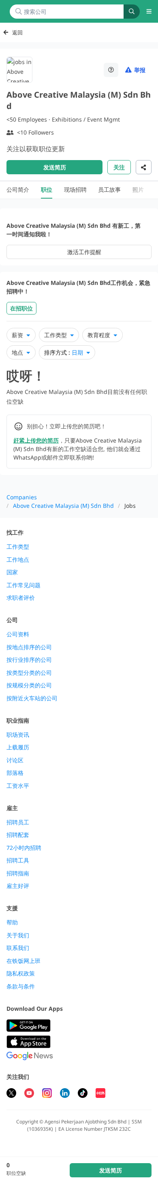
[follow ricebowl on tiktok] (83, 1094)
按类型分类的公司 (29, 672)
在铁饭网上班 (23, 961)
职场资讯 (17, 734)
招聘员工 (17, 822)
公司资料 (17, 634)
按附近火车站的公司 (32, 698)
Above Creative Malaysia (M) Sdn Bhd (63, 505)
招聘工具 (17, 860)
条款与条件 (20, 986)
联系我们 (17, 948)
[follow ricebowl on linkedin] (65, 1094)
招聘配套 (17, 835)
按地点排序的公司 (29, 647)
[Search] (132, 11)
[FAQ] (111, 70)
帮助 (12, 922)
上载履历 (17, 747)
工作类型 (17, 546)
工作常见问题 (23, 585)
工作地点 (17, 559)
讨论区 (14, 760)
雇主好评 (17, 886)
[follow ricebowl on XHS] (100, 1094)
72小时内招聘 (23, 847)
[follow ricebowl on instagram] (47, 1094)
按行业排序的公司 (29, 659)
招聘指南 (17, 873)
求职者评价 (20, 597)
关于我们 (17, 935)
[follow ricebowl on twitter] (11, 1094)
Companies (21, 497)
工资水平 (17, 785)
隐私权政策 (20, 973)
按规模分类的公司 (29, 685)
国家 (12, 572)
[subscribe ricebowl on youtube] (29, 1094)
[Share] (144, 167)
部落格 (14, 773)
